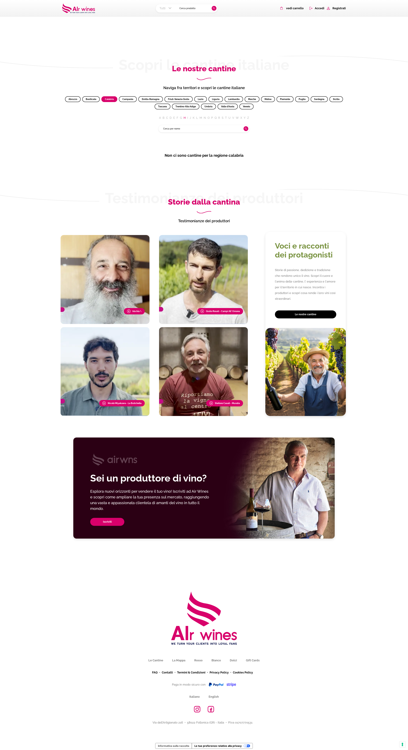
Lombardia (234, 99)
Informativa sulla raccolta (173, 745)
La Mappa (178, 660)
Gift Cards (253, 660)
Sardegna (319, 99)
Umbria (208, 106)
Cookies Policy (243, 672)
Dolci (233, 660)
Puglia (302, 99)
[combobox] (166, 8)
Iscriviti (107, 521)
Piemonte (285, 99)
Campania (127, 99)
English (214, 696)
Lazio (200, 99)
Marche (252, 99)
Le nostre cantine (305, 314)
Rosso (198, 660)
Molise (268, 99)
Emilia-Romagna (150, 99)
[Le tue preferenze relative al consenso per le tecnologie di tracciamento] (402, 744)
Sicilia (336, 99)
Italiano (194, 696)
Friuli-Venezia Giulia (178, 99)
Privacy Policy (219, 672)
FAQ (155, 672)
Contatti (167, 672)
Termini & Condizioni (191, 672)
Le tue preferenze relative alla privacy (218, 745)
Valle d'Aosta (227, 106)
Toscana (162, 106)
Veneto (246, 106)
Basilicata (91, 99)
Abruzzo (73, 99)
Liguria (215, 99)
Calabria (109, 99)
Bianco (216, 660)
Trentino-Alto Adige (185, 106)
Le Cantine (155, 660)
